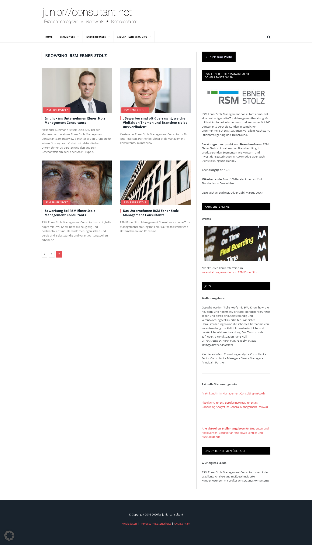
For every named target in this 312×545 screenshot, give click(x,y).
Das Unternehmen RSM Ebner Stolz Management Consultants (150, 212)
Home (48, 37)
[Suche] (268, 37)
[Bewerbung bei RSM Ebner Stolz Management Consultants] (77, 183)
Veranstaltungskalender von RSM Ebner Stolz (230, 272)
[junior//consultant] (90, 16)
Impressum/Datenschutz (155, 523)
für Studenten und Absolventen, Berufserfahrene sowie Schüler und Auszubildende (235, 433)
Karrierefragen (96, 37)
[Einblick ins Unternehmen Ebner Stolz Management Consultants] (77, 90)
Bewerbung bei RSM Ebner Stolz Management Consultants (70, 212)
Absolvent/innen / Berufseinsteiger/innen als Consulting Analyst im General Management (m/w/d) (235, 405)
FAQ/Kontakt (182, 523)
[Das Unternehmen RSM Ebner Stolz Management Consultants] (155, 183)
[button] (9, 535)
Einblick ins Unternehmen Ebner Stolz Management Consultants (75, 120)
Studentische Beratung (132, 37)
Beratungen (67, 37)
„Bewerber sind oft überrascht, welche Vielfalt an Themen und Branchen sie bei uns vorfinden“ (155, 122)
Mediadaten (129, 523)
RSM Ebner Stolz (57, 110)
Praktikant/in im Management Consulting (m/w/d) (233, 393)
